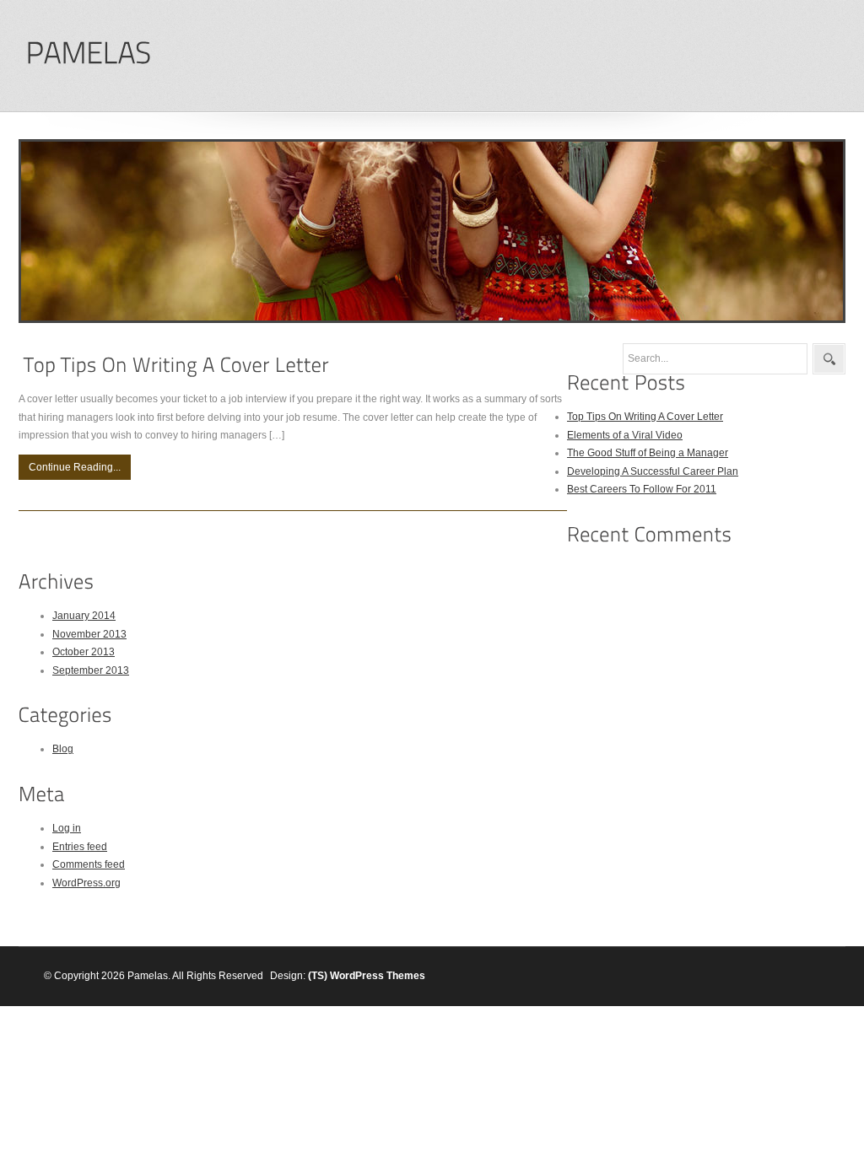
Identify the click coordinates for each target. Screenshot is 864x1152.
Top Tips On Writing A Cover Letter (645, 417)
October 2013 (83, 652)
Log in (66, 828)
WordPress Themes (377, 976)
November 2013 (89, 634)
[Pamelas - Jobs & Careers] (88, 53)
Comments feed (88, 864)
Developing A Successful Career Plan (652, 471)
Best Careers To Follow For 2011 (641, 489)
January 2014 (84, 616)
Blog (62, 749)
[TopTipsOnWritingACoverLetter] (176, 364)
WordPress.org (86, 883)
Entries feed (79, 847)
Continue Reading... (75, 467)
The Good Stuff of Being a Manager (647, 453)
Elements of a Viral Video (625, 435)
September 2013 (90, 670)
